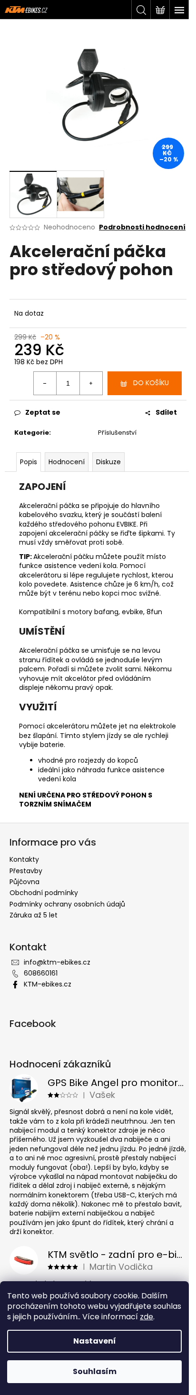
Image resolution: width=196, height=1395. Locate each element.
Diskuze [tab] (108, 462)
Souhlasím (95, 1371)
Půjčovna (24, 882)
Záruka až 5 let (34, 915)
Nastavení (94, 1340)
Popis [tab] (28, 462)
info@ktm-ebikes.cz (57, 962)
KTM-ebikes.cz (47, 984)
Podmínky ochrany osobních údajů (67, 904)
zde (146, 1316)
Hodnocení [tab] (67, 462)
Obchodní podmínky (44, 892)
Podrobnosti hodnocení (142, 227)
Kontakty (24, 859)
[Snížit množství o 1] (45, 383)
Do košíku (151, 383)
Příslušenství (117, 432)
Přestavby (26, 871)
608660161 (41, 973)
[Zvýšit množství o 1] (90, 383)
